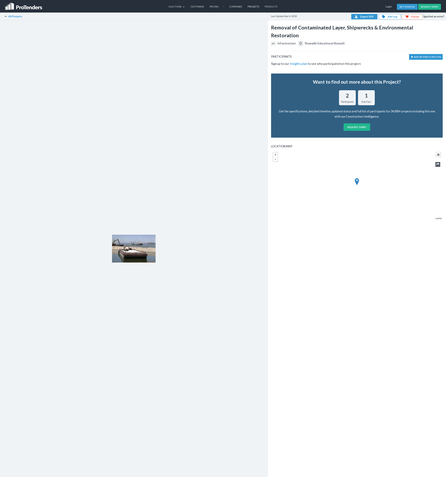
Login (389, 6)
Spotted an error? (433, 16)
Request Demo (429, 6)
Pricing (214, 6)
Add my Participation (427, 57)
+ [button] (275, 154)
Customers (197, 6)
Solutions (175, 6)
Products (271, 6)
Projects (253, 6)
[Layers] (438, 154)
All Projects (15, 16)
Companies (235, 6)
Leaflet (438, 218)
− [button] (275, 159)
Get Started (407, 6)
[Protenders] (24, 4)
